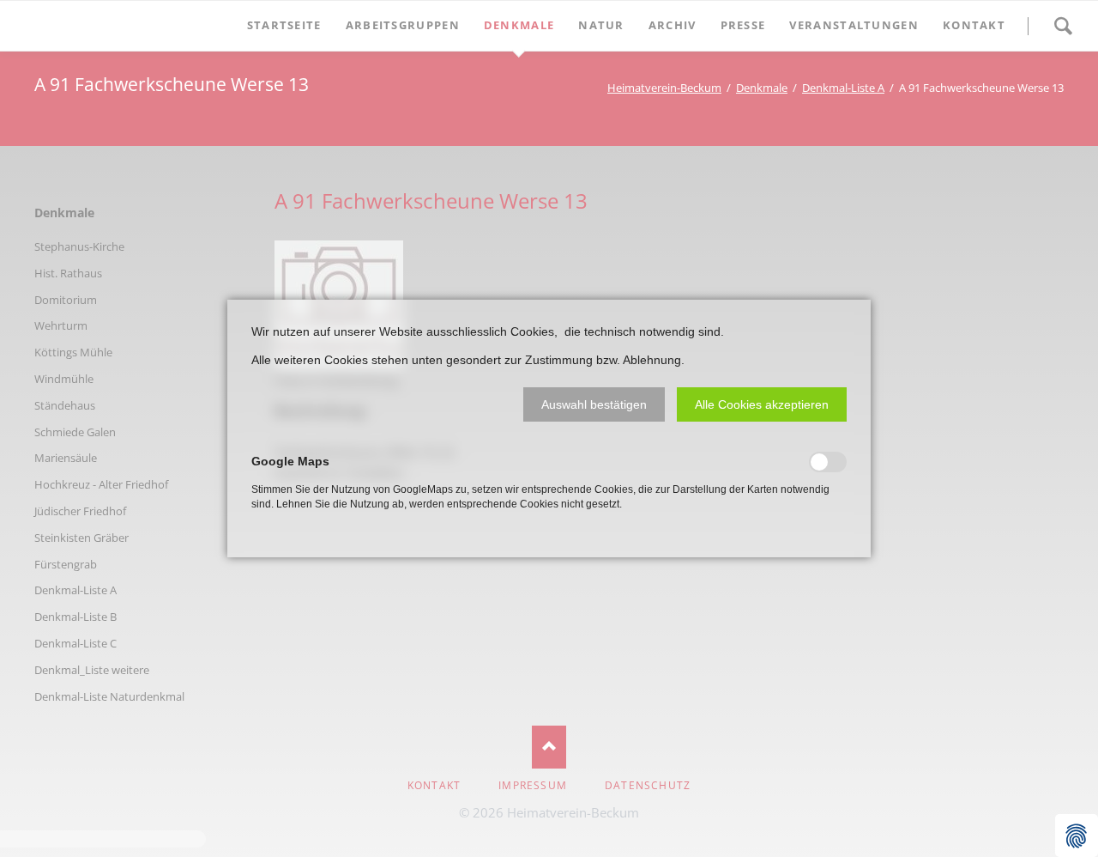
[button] (594, 404)
